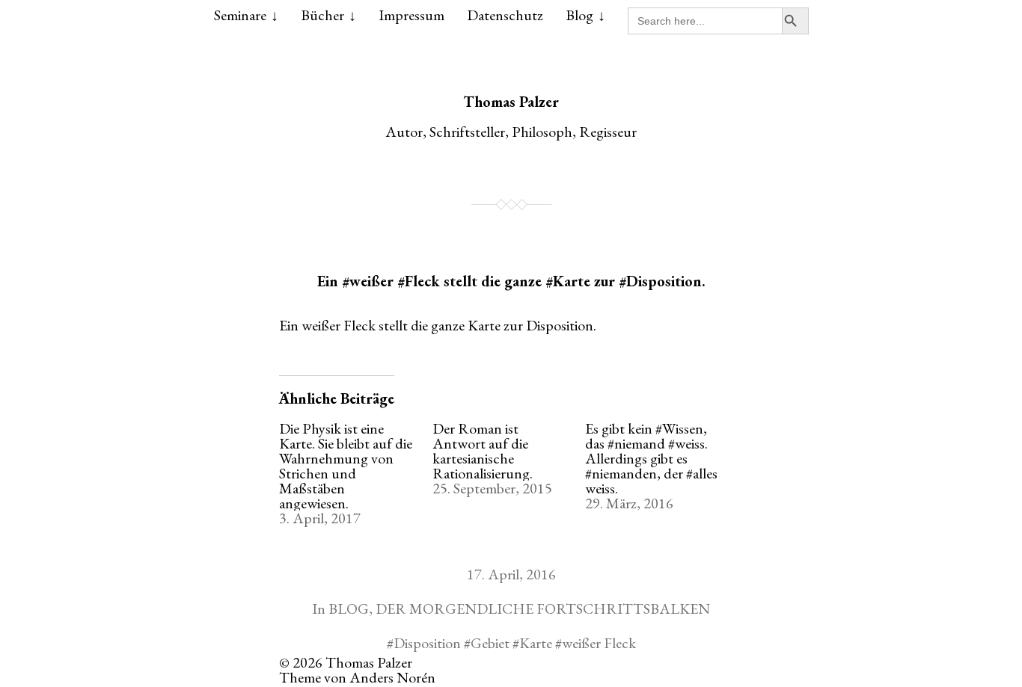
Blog (579, 15)
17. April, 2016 (511, 574)
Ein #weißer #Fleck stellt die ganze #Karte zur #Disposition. (511, 281)
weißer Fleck (599, 643)
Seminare (240, 15)
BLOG (348, 608)
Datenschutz (505, 15)
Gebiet (490, 643)
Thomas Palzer (511, 101)
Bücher (322, 15)
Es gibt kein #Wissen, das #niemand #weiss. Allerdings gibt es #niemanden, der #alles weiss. (651, 458)
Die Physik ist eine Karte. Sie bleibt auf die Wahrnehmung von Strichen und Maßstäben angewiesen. (345, 466)
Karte (535, 643)
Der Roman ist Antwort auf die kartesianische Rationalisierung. (482, 451)
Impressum (411, 15)
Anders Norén (392, 677)
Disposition (427, 643)
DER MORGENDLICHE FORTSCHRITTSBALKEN (543, 608)
